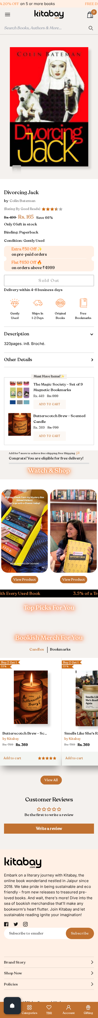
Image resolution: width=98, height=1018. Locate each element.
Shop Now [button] (13, 973)
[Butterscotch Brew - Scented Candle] (30, 706)
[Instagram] (25, 924)
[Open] (12, 1005)
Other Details (18, 360)
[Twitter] (16, 924)
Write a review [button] (49, 828)
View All (51, 780)
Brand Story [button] (15, 962)
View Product (24, 579)
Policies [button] (11, 984)
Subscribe (80, 933)
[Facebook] (6, 924)
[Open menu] (12, 15)
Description (16, 334)
